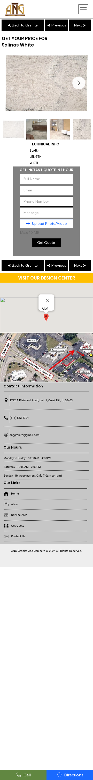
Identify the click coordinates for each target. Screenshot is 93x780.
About (15, 504)
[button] (46, 223)
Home (15, 493)
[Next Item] (78, 83)
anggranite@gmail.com (25, 435)
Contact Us (18, 536)
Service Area (19, 515)
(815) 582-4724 (19, 418)
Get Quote (17, 525)
